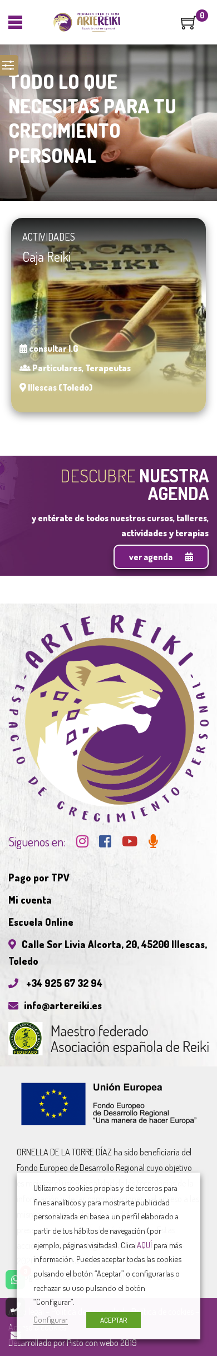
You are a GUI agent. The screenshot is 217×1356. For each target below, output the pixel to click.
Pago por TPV (39, 877)
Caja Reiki (46, 256)
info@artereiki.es (63, 1005)
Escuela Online (40, 922)
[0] (189, 26)
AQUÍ (144, 1245)
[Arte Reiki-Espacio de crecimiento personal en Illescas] (87, 22)
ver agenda (151, 556)
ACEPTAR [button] (113, 1319)
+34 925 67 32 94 (63, 983)
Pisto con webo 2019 (102, 1342)
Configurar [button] (50, 1319)
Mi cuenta (30, 900)
